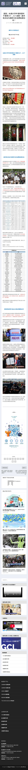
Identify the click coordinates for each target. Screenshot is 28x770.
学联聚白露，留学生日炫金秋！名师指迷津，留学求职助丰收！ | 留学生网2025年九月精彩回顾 (13, 570)
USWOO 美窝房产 (5, 691)
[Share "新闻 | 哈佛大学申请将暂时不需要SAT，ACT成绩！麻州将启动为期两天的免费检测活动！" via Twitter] (7, 459)
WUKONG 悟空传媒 (5, 697)
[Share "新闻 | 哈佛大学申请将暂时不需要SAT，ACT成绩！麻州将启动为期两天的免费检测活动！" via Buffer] (20, 459)
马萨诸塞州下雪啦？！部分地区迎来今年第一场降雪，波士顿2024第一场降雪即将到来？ (13, 550)
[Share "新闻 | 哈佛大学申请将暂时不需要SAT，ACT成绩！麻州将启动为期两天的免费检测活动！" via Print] (15, 461)
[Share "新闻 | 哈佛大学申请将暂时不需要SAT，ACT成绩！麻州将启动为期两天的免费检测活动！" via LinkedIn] (18, 459)
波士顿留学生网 (6, 659)
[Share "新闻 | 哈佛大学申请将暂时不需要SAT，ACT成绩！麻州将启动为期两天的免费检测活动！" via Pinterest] (15, 459)
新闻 (13, 22)
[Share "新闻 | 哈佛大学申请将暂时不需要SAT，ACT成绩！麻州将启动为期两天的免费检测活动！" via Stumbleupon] (23, 459)
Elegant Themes (11, 766)
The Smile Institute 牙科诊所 (7, 700)
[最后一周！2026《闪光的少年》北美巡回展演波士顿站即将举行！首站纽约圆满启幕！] (14, 521)
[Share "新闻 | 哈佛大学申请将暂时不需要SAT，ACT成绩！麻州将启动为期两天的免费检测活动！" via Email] (12, 461)
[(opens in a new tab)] (14, 501)
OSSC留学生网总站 (7, 655)
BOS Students (16, 481)
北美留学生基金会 (6, 671)
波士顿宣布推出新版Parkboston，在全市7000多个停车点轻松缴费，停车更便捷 (14, 510)
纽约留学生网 (5, 662)
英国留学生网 (5, 668)
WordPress (23, 766)
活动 (21, 22)
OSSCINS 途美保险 (5, 694)
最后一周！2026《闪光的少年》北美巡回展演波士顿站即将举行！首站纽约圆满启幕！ (14, 530)
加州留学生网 (5, 665)
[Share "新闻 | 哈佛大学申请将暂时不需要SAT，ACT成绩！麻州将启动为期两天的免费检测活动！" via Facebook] (5, 459)
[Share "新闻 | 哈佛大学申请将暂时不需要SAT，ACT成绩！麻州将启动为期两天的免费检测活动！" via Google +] (10, 459)
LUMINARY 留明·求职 (5, 687)
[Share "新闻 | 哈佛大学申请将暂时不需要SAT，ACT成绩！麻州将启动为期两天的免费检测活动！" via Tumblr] (12, 459)
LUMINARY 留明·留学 (5, 684)
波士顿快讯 (17, 22)
